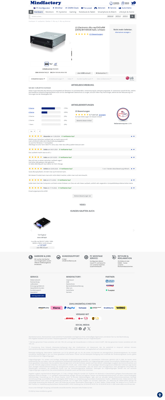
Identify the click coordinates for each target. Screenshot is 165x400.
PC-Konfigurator (43, 8)
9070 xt (118, 16)
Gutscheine (126, 8)
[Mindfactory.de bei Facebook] (80, 329)
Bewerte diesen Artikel (84, 121)
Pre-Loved (87, 8)
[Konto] (125, 3)
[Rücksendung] (124, 261)
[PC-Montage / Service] (96, 261)
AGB (67, 282)
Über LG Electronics (103, 79)
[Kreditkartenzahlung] (108, 308)
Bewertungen (96, 34)
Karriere (69, 292)
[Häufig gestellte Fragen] (69, 259)
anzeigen (102, 115)
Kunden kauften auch (84, 79)
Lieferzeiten (34, 284)
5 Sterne (31, 108)
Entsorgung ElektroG (37, 286)
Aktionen (101, 8)
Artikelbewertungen (55, 79)
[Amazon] (44, 308)
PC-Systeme (61, 12)
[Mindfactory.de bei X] (89, 329)
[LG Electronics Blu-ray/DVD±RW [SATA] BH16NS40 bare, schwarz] (46, 64)
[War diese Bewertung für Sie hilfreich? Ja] (131, 136)
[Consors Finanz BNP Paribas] (95, 308)
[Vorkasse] (82, 308)
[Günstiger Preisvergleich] (110, 286)
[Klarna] (57, 308)
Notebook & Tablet (87, 12)
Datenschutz (70, 284)
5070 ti (125, 16)
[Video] (51, 42)
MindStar (58, 8)
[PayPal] (70, 308)
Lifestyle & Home (126, 12)
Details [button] (42, 229)
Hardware (38, 12)
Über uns (69, 288)
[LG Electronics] (130, 78)
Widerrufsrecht (35, 280)
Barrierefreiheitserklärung (74, 286)
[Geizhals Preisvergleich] (110, 281)
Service (113, 8)
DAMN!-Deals (73, 8)
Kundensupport (35, 290)
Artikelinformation (37, 79)
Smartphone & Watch (107, 12)
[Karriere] (41, 260)
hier (90, 388)
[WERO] (121, 308)
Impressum (70, 280)
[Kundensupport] (114, 3)
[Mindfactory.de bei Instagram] (76, 329)
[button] (31, 12)
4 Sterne (31, 112)
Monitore (50, 12)
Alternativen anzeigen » (123, 32)
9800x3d (110, 16)
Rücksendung (34, 282)
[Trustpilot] (110, 290)
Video (70, 79)
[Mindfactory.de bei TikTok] (84, 329)
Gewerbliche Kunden (37, 288)
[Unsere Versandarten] (82, 318)
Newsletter (34, 292)
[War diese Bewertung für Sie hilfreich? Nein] (134, 136)
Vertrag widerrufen (38, 296)
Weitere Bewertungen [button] (81, 196)
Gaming (72, 12)
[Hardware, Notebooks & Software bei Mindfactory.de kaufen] (55, 3)
